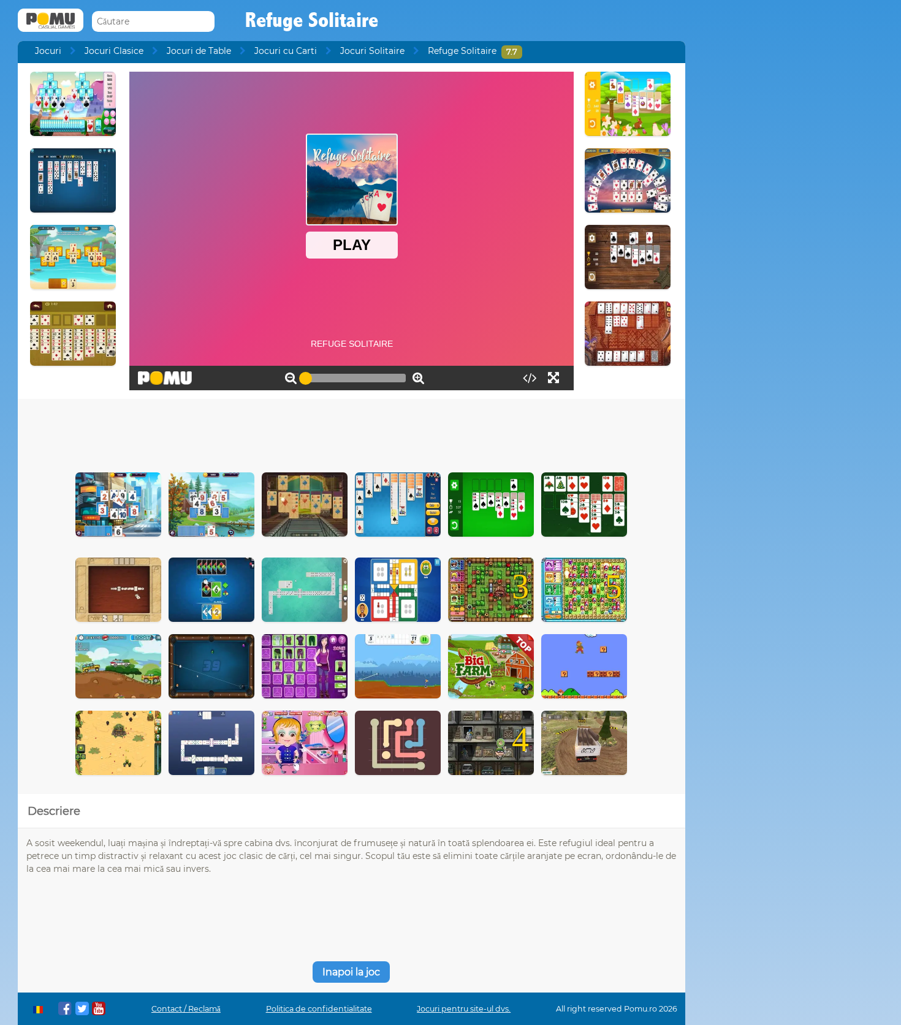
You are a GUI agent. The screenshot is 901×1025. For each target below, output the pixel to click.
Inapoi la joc (351, 972)
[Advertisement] (351, 432)
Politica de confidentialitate (319, 1008)
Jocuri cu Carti (285, 50)
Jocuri (48, 50)
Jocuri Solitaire (372, 50)
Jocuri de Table (199, 50)
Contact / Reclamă (186, 1008)
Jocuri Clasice (114, 50)
